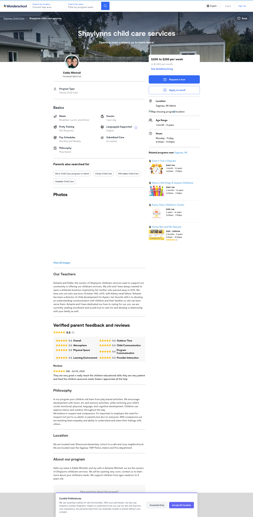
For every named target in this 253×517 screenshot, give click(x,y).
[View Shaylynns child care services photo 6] (128, 244)
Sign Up (242, 6)
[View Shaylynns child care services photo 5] (98, 244)
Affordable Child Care (128, 173)
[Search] (105, 6)
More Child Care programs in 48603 (72, 173)
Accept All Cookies (181, 505)
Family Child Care (103, 173)
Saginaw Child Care (14, 18)
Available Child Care (64, 181)
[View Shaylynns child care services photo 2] (98, 214)
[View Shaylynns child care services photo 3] (128, 214)
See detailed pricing (162, 68)
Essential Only (157, 505)
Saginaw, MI (180, 152)
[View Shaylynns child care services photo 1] (67, 214)
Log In (228, 6)
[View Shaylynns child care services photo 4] (67, 244)
